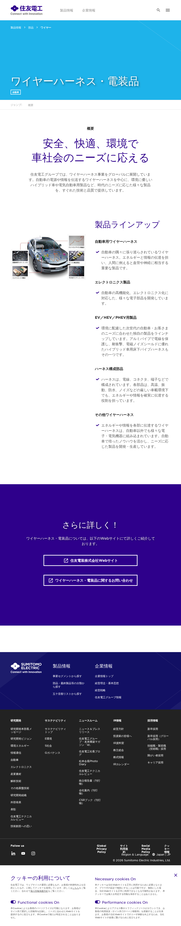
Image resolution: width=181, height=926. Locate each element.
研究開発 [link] (16, 720)
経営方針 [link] (118, 728)
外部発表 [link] (16, 802)
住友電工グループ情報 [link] (108, 697)
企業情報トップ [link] (104, 676)
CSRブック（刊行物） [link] (90, 801)
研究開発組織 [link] (18, 795)
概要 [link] (30, 105)
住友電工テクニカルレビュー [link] (21, 818)
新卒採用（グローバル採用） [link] (158, 737)
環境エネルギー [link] (20, 745)
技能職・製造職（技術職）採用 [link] (156, 747)
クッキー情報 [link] (167, 848)
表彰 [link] (13, 809)
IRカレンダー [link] (121, 764)
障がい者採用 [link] (155, 755)
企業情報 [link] (88, 10)
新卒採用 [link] (152, 728)
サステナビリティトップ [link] (55, 730)
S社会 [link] (48, 745)
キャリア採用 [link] (155, 762)
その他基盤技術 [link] (20, 787)
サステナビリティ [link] (55, 720)
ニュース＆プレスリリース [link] (89, 730)
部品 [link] (31, 27)
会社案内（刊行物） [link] (88, 792)
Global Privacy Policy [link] (101, 848)
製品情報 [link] (66, 10)
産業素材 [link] (16, 773)
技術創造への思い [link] (21, 825)
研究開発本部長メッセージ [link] (21, 730)
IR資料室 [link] (118, 742)
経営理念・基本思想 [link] (107, 683)
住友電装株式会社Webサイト (94, 560)
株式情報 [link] (118, 757)
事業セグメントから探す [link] (67, 676)
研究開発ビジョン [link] (21, 738)
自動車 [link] (15, 92)
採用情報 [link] (152, 720)
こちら (75, 887)
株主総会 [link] (118, 749)
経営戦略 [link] (100, 690)
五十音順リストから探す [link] (67, 693)
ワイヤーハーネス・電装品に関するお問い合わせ (94, 580)
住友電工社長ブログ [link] (89, 753)
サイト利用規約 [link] (124, 848)
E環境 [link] (48, 738)
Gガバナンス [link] (52, 752)
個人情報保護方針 (39, 890)
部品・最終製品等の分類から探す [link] (69, 684)
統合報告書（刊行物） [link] (89, 782)
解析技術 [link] (16, 780)
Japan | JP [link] (163, 854)
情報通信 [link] (16, 752)
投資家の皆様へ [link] (122, 735)
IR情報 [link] (117, 720)
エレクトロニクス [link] (21, 766)
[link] (26, 10)
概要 (90, 128)
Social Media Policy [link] (145, 848)
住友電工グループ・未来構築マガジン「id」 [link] (89, 741)
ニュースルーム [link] (88, 720)
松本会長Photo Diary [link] (88, 762)
